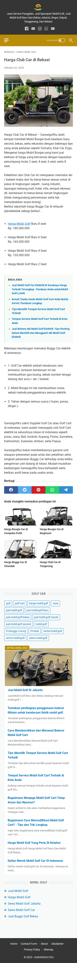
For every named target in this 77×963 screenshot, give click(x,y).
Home (13, 943)
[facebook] (26, 29)
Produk (34, 631)
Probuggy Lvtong (16, 631)
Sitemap (48, 949)
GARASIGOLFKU (43, 957)
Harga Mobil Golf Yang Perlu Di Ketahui (34, 843)
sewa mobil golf (38, 637)
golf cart (20, 603)
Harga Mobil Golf (19, 223)
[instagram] (39, 29)
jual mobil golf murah (46, 617)
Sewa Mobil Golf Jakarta (24, 903)
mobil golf (41, 624)
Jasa (55, 603)
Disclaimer (58, 943)
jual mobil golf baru (38, 610)
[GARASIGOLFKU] (38, 7)
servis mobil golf (15, 637)
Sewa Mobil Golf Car (21, 910)
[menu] (8, 40)
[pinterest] (38, 490)
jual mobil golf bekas (18, 617)
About (44, 943)
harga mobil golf (38, 603)
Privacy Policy (32, 949)
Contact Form (29, 943)
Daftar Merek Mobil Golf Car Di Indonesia (35, 861)
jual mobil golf (14, 610)
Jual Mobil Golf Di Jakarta (25, 690)
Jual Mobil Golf (18, 891)
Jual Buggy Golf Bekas (23, 916)
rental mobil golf (52, 631)
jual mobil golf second (18, 624)
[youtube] (33, 29)
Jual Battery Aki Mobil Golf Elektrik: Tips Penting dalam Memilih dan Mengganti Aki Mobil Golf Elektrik (41, 333)
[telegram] (66, 490)
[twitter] (25, 490)
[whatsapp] (46, 29)
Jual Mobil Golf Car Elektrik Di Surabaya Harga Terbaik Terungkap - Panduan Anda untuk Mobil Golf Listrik (40, 289)
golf (8, 603)
